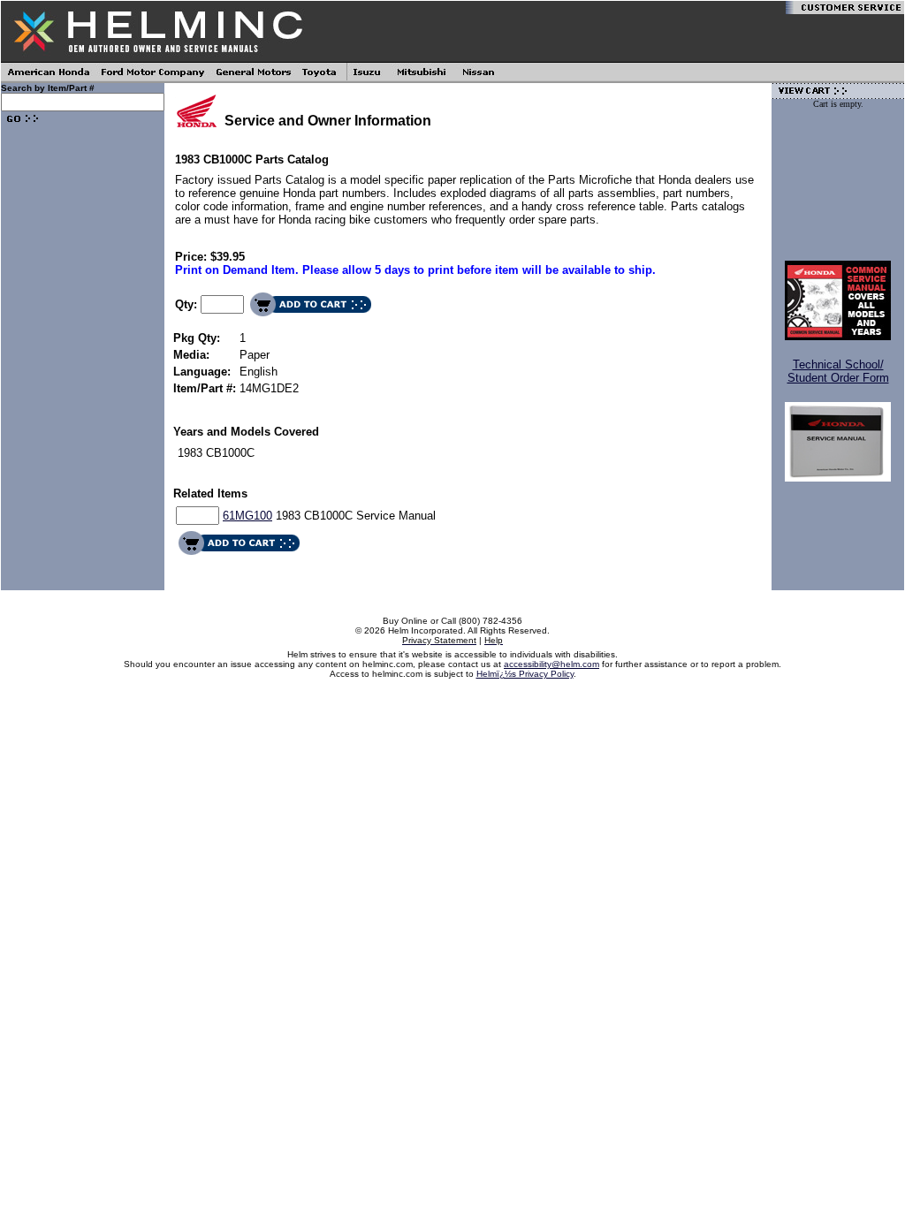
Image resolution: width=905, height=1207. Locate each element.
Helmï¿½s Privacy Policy (525, 674)
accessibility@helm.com (551, 664)
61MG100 (247, 515)
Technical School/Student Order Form (838, 371)
